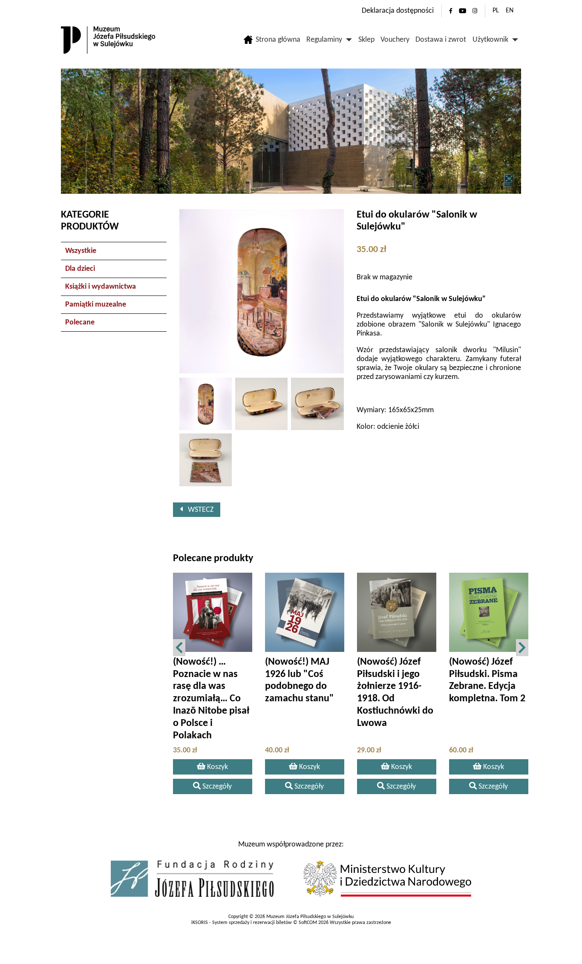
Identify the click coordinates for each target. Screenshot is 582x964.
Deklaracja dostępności (398, 11)
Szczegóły (216, 787)
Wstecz (198, 510)
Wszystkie (80, 251)
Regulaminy (324, 40)
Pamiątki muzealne (95, 305)
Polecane (80, 322)
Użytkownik (490, 40)
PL (496, 10)
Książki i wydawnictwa (100, 287)
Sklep (366, 40)
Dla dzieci (80, 269)
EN (509, 10)
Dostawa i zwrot (440, 40)
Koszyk (216, 767)
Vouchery (394, 40)
